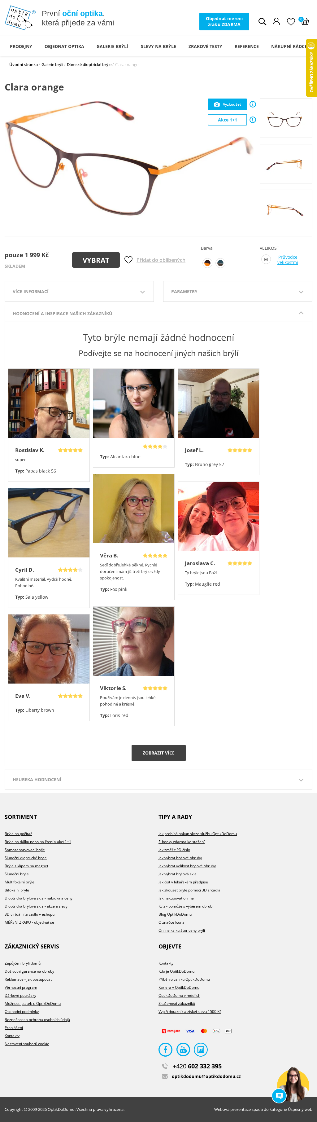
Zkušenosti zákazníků (176, 1003)
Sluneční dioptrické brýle (26, 857)
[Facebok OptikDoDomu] (165, 1051)
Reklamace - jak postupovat (28, 979)
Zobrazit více (159, 753)
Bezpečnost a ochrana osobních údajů (37, 1019)
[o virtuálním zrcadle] (253, 104)
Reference (247, 46)
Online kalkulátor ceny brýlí (181, 930)
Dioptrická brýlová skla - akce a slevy (36, 906)
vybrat (96, 260)
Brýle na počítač (18, 833)
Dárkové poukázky (20, 995)
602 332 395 (197, 1066)
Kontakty (12, 1035)
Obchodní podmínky (22, 1011)
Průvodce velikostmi (287, 259)
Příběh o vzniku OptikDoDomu (184, 979)
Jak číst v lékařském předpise (183, 882)
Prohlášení (14, 1027)
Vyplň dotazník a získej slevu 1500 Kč (189, 1011)
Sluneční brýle (17, 874)
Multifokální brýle (19, 882)
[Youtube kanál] (183, 1051)
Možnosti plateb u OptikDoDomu (33, 1003)
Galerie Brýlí (112, 46)
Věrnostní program (21, 987)
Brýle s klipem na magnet (26, 866)
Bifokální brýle (17, 890)
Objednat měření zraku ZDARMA (224, 21)
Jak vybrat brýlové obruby (180, 857)
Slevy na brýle (158, 46)
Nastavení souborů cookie (27, 1043)
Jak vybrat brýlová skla (177, 874)
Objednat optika (64, 46)
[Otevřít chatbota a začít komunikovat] (293, 1086)
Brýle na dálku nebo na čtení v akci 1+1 (38, 841)
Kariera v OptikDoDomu (178, 987)
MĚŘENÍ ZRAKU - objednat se (29, 922)
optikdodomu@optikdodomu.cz (206, 1076)
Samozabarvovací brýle (25, 849)
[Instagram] (201, 1051)
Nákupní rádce (289, 46)
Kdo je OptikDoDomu (176, 971)
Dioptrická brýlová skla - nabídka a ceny (38, 898)
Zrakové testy (205, 46)
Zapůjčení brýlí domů (23, 963)
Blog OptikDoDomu (175, 914)
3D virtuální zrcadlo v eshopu (29, 914)
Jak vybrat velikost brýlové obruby (187, 866)
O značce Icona (171, 922)
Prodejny (21, 46)
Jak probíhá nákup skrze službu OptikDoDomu (197, 833)
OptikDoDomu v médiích (179, 995)
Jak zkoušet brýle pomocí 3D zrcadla (189, 890)
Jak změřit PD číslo (174, 849)
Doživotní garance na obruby (29, 971)
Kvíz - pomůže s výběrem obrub (185, 906)
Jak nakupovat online (176, 898)
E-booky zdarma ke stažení (181, 841)
